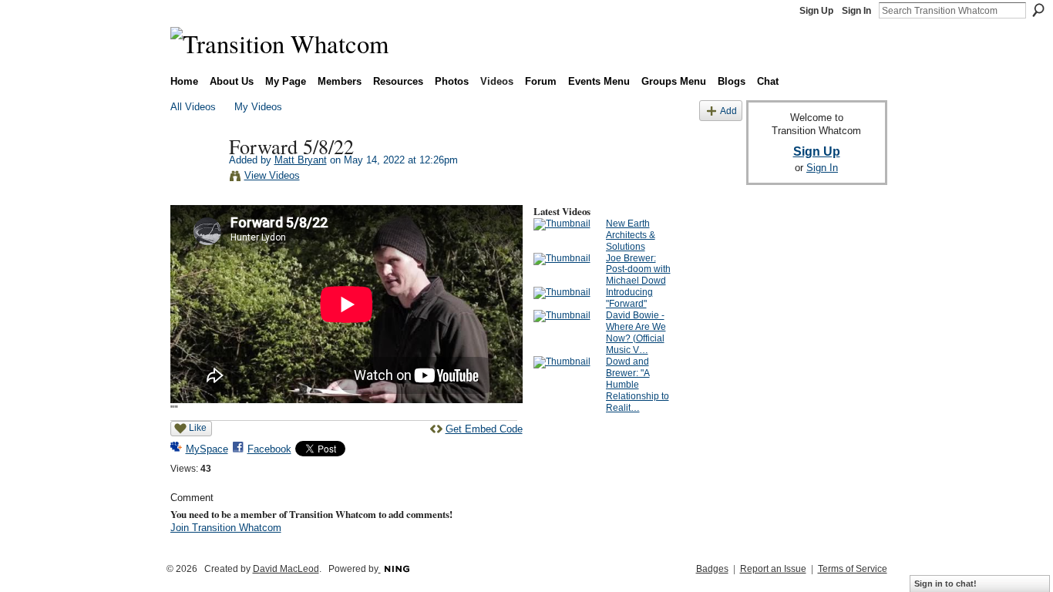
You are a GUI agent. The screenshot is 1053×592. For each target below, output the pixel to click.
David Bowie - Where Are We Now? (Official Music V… (636, 332)
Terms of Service (852, 568)
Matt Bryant (300, 160)
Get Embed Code (484, 429)
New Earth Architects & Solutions (630, 235)
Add (728, 111)
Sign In (856, 10)
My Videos (258, 107)
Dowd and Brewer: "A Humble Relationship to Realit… (637, 384)
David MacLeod (286, 568)
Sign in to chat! (945, 583)
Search (1038, 10)
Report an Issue (773, 568)
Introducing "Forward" (629, 298)
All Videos (193, 107)
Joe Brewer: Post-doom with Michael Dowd (638, 270)
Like (198, 427)
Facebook (269, 449)
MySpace (207, 449)
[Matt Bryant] (199, 178)
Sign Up (816, 10)
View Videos (272, 175)
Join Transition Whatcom (225, 527)
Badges (712, 568)
